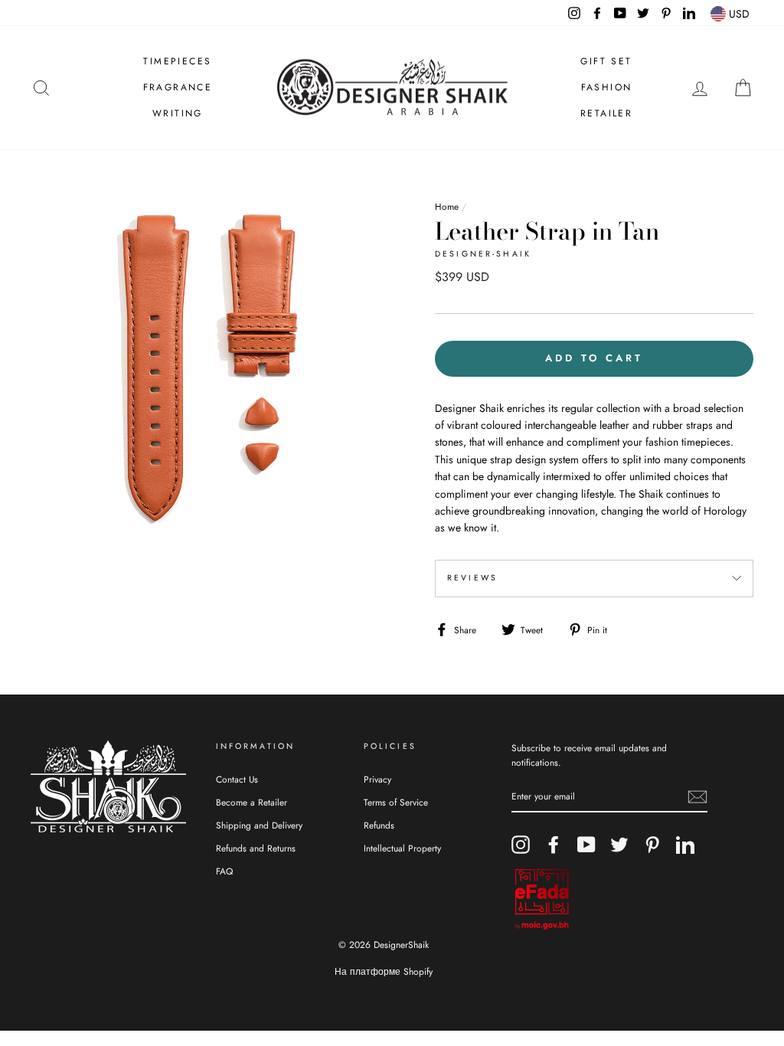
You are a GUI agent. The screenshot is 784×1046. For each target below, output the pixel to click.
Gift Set (606, 61)
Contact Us (237, 779)
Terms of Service (396, 802)
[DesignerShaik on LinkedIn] (685, 844)
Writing (177, 113)
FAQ (224, 871)
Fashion (606, 87)
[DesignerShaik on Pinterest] (652, 844)
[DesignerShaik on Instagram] (520, 844)
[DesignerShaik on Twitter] (619, 844)
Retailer (606, 113)
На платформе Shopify (384, 972)
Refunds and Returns (256, 848)
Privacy (377, 779)
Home (447, 206)
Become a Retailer (251, 802)
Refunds (379, 825)
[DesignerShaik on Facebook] (553, 844)
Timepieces (177, 61)
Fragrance (178, 87)
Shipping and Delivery (259, 825)
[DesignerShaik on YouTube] (586, 844)
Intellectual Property (402, 848)
